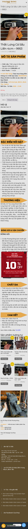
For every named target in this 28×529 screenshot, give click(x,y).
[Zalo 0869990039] (3, 526)
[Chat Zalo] (24, 525)
